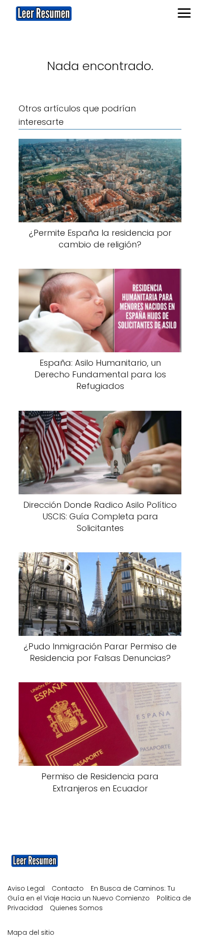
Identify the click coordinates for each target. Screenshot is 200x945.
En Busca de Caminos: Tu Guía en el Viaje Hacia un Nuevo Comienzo (91, 893)
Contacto (68, 888)
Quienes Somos (76, 908)
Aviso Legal (26, 888)
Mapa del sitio (30, 932)
